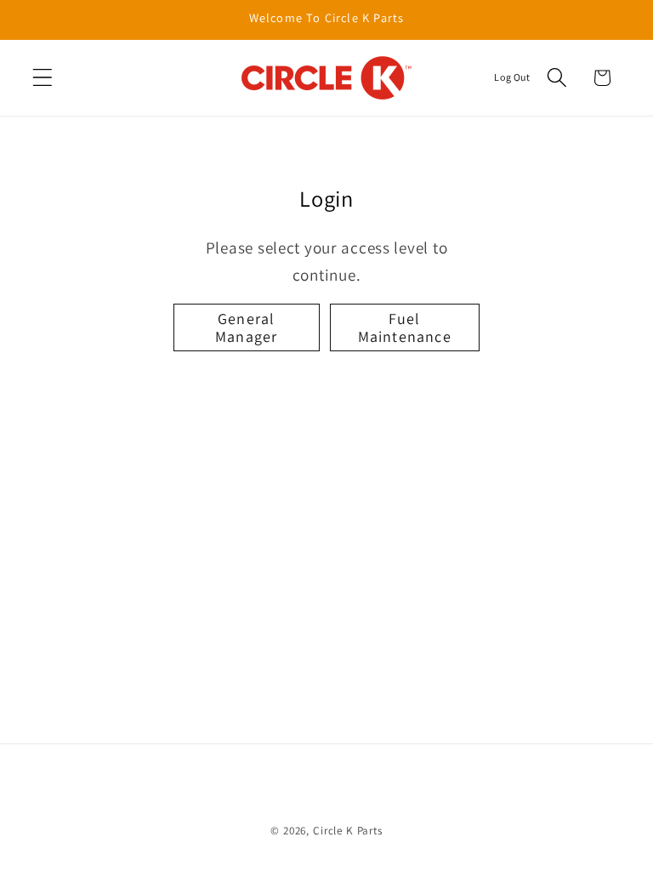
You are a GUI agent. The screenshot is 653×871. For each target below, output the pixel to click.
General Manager (246, 327)
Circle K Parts (348, 830)
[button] (42, 77)
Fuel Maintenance (404, 327)
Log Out (512, 77)
